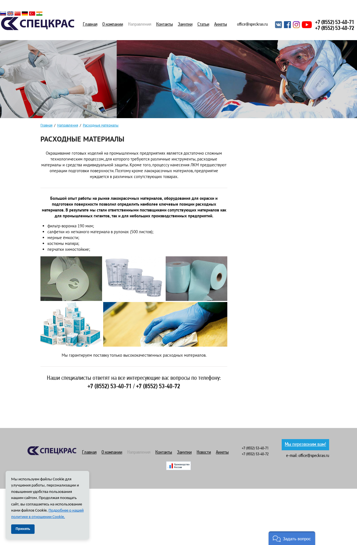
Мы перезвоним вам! (305, 444)
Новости (204, 452)
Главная (90, 24)
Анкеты (220, 24)
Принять (23, 529)
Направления (139, 24)
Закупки (185, 24)
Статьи (203, 24)
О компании (112, 24)
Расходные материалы (101, 125)
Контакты (164, 24)
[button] (292, 538)
